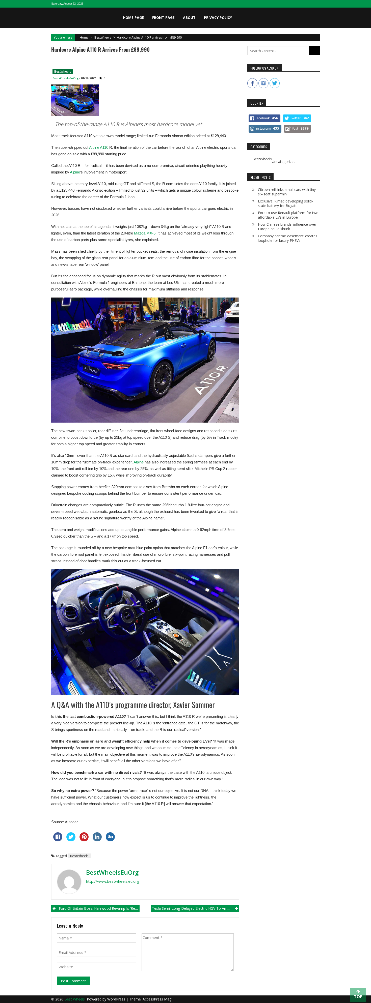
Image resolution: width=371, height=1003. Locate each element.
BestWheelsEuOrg (65, 78)
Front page (163, 17)
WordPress (116, 999)
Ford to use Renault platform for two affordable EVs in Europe (288, 215)
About (189, 17)
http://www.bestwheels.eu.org (112, 881)
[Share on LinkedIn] (97, 839)
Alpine (75, 172)
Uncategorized (284, 161)
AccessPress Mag (157, 999)
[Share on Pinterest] (84, 839)
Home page (133, 17)
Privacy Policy (218, 17)
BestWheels (102, 37)
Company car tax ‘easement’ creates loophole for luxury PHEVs (287, 238)
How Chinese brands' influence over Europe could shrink (287, 226)
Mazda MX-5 (144, 233)
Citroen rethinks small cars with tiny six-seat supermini (287, 191)
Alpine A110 (98, 147)
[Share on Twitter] (70, 839)
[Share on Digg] (110, 839)
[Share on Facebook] (57, 839)
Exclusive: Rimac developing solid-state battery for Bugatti (285, 203)
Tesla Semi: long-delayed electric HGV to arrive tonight (195, 908)
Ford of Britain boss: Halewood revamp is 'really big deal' (99, 908)
